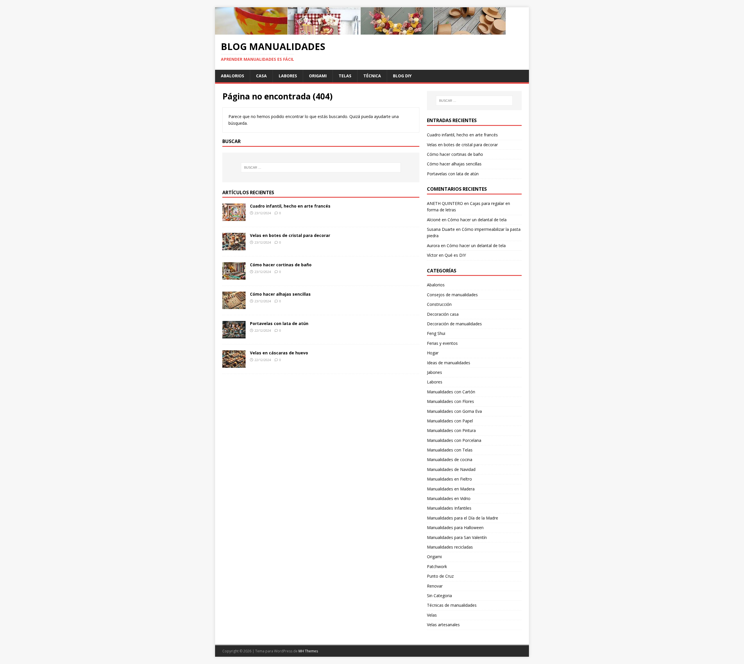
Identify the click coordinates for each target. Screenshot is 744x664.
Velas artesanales (443, 624)
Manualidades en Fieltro (449, 479)
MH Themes (308, 651)
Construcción (439, 304)
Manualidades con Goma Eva (454, 411)
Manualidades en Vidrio (449, 498)
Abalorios (232, 75)
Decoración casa (443, 314)
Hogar (433, 353)
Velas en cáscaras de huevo (279, 353)
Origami (318, 75)
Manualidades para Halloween (455, 527)
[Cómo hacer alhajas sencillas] (234, 305)
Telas (345, 75)
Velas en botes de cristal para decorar (290, 235)
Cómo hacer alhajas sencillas (280, 294)
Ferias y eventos (442, 343)
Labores (288, 75)
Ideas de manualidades (448, 362)
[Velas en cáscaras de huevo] (234, 364)
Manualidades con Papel (450, 421)
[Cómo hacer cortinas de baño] (234, 276)
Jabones (434, 372)
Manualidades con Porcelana (454, 440)
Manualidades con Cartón (451, 392)
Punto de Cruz (440, 576)
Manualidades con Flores (450, 401)
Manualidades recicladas (450, 547)
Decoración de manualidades (454, 323)
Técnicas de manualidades (452, 605)
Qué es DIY (455, 255)
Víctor (432, 255)
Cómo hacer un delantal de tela (477, 219)
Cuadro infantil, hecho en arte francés (290, 206)
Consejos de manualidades (452, 294)
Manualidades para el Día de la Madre (462, 518)
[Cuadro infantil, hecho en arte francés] (234, 217)
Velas (432, 615)
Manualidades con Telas (450, 450)
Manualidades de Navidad (451, 469)
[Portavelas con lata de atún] (234, 335)
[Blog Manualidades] (360, 31)
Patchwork (437, 566)
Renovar (435, 586)
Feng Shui (436, 333)
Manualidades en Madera (451, 489)
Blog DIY (402, 75)
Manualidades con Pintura (451, 430)
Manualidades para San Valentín (457, 537)
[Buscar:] (320, 167)
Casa (261, 75)
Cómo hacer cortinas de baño (281, 264)
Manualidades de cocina (449, 459)
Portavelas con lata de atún (279, 323)
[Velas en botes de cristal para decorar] (234, 247)
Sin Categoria (439, 595)
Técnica (372, 75)
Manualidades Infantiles (449, 508)
